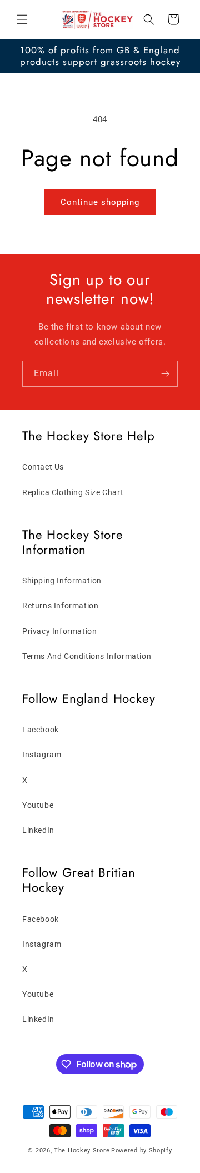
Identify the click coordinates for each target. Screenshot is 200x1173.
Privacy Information (59, 631)
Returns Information (60, 605)
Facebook (40, 729)
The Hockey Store (81, 1150)
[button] (22, 19)
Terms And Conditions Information (86, 656)
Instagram (41, 754)
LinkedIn (38, 830)
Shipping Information (62, 580)
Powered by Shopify (141, 1150)
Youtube (37, 805)
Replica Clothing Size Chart (72, 492)
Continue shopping (100, 202)
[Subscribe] (165, 374)
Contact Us (43, 466)
